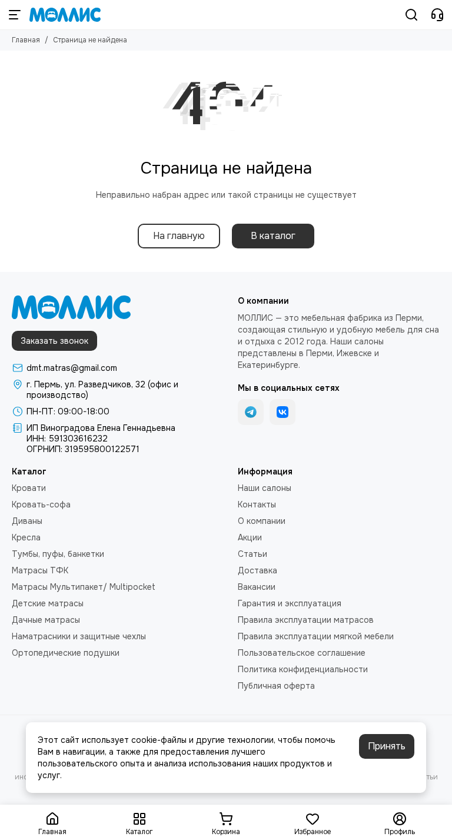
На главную (179, 236)
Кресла (26, 537)
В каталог (273, 236)
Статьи (252, 554)
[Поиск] (411, 14)
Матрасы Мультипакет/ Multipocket (83, 587)
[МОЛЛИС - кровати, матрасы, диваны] (65, 15)
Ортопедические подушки (65, 653)
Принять (387, 746)
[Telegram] (251, 412)
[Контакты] (437, 14)
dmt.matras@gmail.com (71, 368)
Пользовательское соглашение (301, 653)
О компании (261, 521)
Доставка (257, 570)
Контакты (257, 504)
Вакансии (256, 587)
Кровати (29, 488)
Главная (26, 40)
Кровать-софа (41, 504)
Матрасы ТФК (40, 570)
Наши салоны (264, 488)
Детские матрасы (48, 603)
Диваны (27, 521)
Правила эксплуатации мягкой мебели (316, 636)
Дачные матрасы (46, 620)
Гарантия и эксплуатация (289, 603)
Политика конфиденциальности (303, 669)
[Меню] (14, 14)
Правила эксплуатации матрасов (306, 620)
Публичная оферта (276, 685)
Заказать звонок (54, 341)
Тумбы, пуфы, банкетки (58, 554)
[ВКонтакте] (282, 412)
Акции (250, 537)
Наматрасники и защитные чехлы (79, 636)
